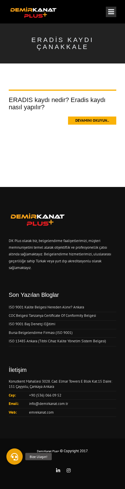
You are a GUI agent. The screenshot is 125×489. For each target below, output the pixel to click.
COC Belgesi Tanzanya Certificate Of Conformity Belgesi (52, 315)
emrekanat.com (41, 412)
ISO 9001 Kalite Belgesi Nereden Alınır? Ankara (46, 307)
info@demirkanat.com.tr (48, 403)
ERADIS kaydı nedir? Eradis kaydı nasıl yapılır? (57, 103)
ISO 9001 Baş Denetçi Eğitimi (32, 323)
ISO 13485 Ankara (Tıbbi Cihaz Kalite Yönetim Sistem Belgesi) (57, 341)
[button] (14, 456)
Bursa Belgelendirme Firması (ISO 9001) (41, 332)
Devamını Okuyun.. (92, 120)
